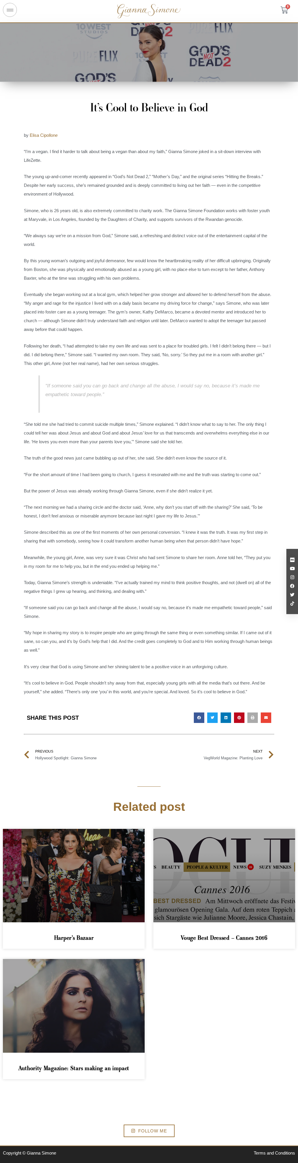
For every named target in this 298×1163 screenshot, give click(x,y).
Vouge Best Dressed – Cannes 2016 (224, 938)
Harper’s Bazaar (74, 938)
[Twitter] (292, 594)
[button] (199, 717)
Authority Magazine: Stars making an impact (73, 1068)
